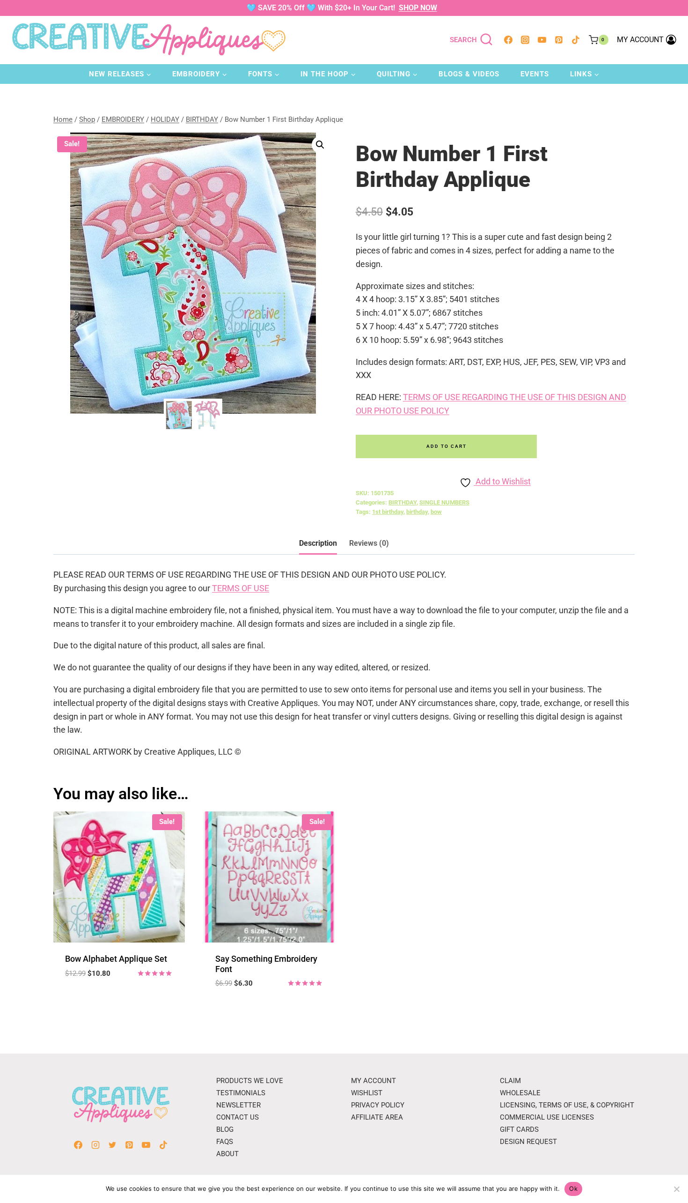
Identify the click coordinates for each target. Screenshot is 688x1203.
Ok (573, 1188)
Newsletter (238, 1105)
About (227, 1154)
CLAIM (510, 1081)
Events (534, 74)
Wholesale (520, 1093)
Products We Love (249, 1081)
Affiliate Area (377, 1117)
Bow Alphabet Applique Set (116, 959)
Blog (225, 1129)
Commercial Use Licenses (547, 1117)
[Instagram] (525, 39)
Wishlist (366, 1093)
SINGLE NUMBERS (444, 502)
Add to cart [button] (119, 1001)
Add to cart (446, 446)
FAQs (224, 1141)
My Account (373, 1081)
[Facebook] (508, 39)
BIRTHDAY (402, 502)
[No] (676, 1189)
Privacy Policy (377, 1105)
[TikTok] (575, 39)
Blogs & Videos (469, 74)
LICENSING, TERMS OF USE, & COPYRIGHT (567, 1105)
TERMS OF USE (240, 588)
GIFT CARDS (519, 1129)
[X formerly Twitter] (112, 1144)
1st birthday (387, 511)
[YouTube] (542, 39)
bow (436, 511)
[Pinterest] (558, 39)
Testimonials (240, 1093)
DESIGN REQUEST (528, 1141)
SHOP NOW (418, 7)
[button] (320, 144)
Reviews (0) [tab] (369, 543)
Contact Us (237, 1117)
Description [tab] (318, 543)
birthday (417, 511)
